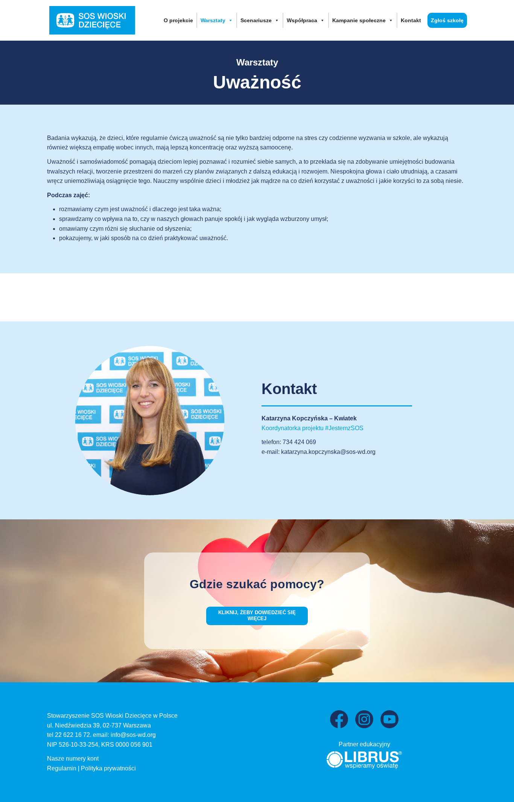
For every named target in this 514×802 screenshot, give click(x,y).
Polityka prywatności (108, 768)
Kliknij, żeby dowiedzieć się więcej (257, 616)
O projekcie (178, 20)
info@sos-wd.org (133, 735)
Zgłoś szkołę (447, 20)
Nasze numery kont (73, 758)
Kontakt (411, 20)
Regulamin (61, 768)
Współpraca (302, 20)
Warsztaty (213, 20)
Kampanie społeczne (359, 20)
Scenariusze (256, 20)
